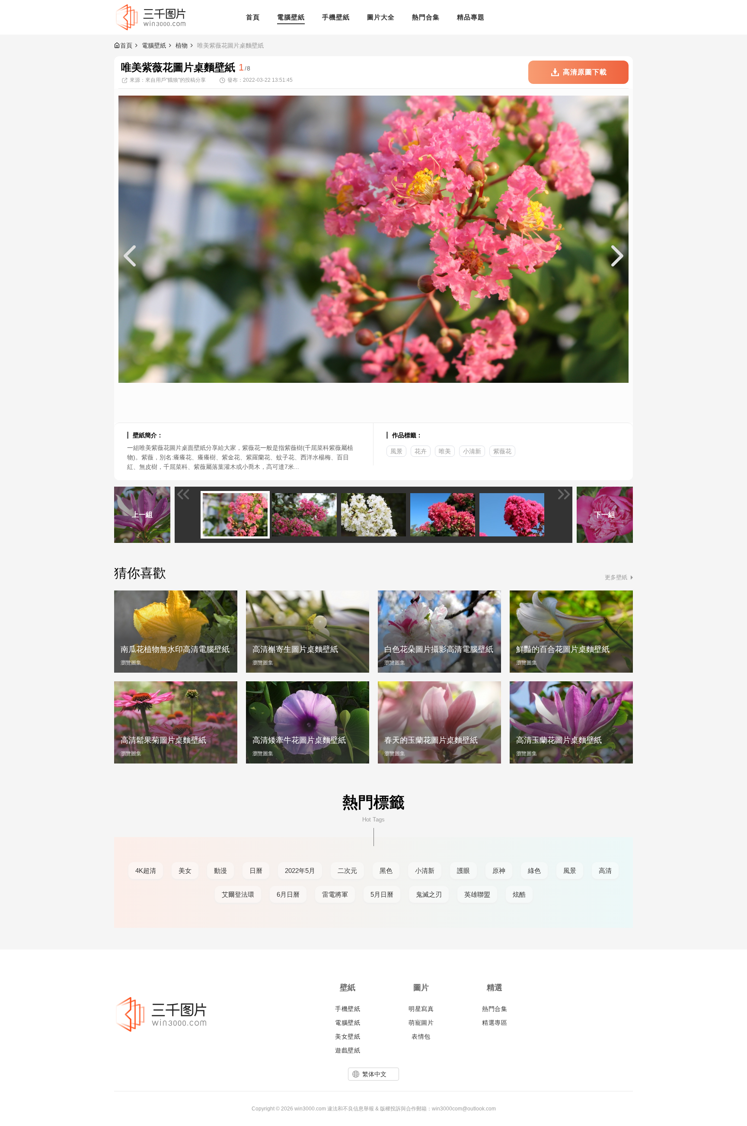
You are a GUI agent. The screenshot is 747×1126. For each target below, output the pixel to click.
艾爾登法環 (238, 894)
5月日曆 (381, 894)
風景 (396, 451)
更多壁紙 (616, 577)
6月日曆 (288, 894)
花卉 (421, 451)
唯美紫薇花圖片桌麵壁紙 (230, 45)
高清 (605, 870)
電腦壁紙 (154, 45)
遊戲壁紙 (347, 1050)
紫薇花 (502, 451)
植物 (182, 45)
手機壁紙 (347, 1008)
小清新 (472, 451)
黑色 (386, 870)
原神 (498, 870)
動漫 (220, 870)
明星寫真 (421, 1008)
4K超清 (145, 870)
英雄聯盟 (477, 894)
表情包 (421, 1036)
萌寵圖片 (421, 1022)
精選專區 (494, 1022)
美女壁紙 (347, 1036)
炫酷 (519, 894)
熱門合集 (494, 1008)
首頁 (126, 45)
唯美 (445, 451)
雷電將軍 (335, 894)
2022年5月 (300, 870)
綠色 (534, 870)
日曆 (255, 870)
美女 (185, 870)
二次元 (347, 870)
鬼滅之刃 (429, 894)
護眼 (463, 870)
